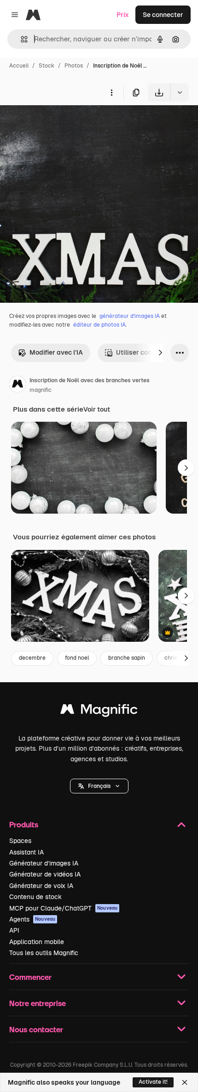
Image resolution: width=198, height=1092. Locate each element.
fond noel (77, 658)
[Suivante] (160, 353)
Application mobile (36, 942)
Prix (122, 15)
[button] (99, 786)
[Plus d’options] (111, 92)
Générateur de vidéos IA (45, 874)
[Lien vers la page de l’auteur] (17, 385)
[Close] (184, 1082)
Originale (61, 123)
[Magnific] (99, 711)
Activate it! (153, 1082)
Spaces (20, 841)
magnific (40, 390)
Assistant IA (26, 852)
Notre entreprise (37, 1003)
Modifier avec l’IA (56, 352)
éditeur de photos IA (99, 324)
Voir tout (96, 409)
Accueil (19, 65)
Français (99, 786)
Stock (46, 65)
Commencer (30, 977)
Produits (23, 824)
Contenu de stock (35, 897)
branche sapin (126, 658)
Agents (32, 919)
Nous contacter (36, 1029)
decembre (32, 658)
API (14, 930)
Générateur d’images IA (43, 863)
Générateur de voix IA (41, 886)
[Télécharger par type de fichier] (179, 92)
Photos (73, 65)
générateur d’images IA (129, 316)
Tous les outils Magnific (43, 953)
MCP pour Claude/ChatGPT (63, 908)
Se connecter (163, 15)
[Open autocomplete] (20, 39)
